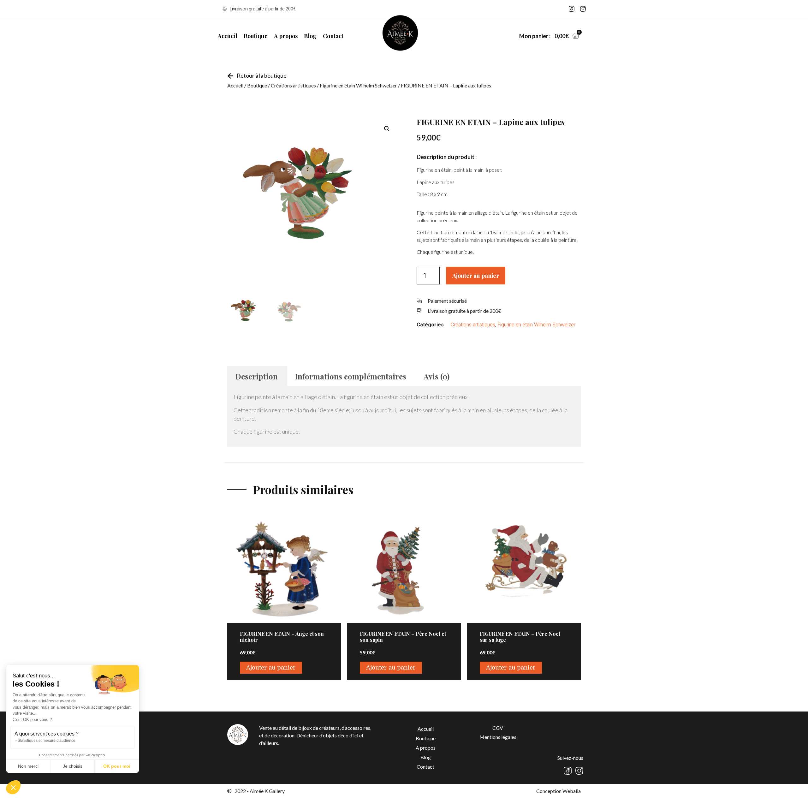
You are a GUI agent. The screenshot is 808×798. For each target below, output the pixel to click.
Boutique (256, 36)
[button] (387, 128)
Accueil (227, 36)
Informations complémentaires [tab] (350, 376)
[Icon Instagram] (583, 9)
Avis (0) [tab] (436, 376)
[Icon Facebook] (571, 9)
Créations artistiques (293, 85)
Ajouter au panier (475, 275)
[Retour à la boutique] (230, 76)
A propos (286, 36)
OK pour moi (116, 766)
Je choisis (72, 766)
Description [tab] (256, 376)
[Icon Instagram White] (579, 771)
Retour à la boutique (262, 75)
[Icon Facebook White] (568, 771)
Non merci (28, 766)
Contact (333, 36)
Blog (310, 36)
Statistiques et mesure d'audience (46, 740)
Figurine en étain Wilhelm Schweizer (358, 85)
